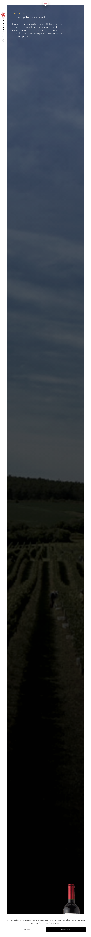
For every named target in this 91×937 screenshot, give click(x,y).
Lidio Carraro (3, 28)
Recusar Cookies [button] (25, 930)
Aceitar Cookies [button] (66, 930)
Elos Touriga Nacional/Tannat (28, 17)
